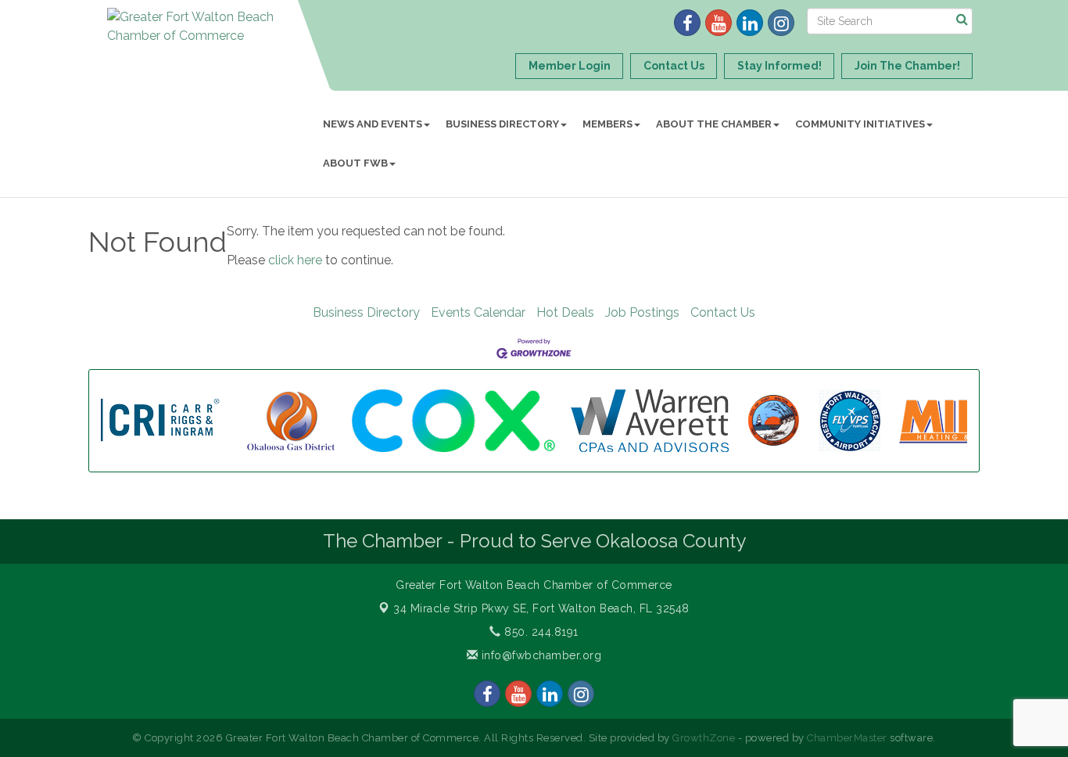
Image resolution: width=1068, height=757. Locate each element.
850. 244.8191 (540, 632)
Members (607, 124)
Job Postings (642, 312)
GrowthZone (703, 738)
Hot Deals (565, 312)
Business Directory (502, 124)
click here (295, 260)
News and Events (372, 124)
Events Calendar (478, 312)
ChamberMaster (847, 738)
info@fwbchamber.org (539, 655)
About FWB (355, 163)
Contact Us (722, 312)
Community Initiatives (860, 124)
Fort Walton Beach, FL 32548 (541, 608)
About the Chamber (714, 124)
